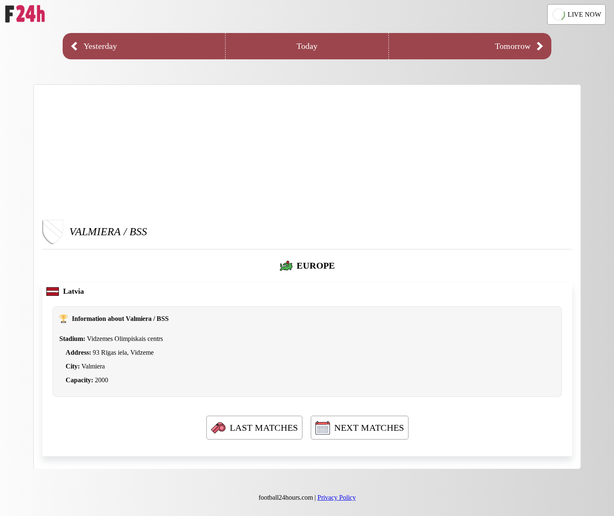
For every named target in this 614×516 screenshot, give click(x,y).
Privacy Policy (336, 497)
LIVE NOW (584, 14)
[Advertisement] (307, 151)
